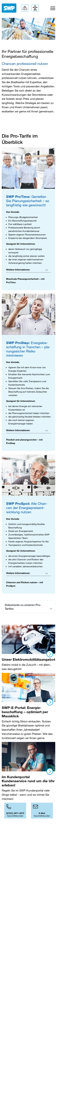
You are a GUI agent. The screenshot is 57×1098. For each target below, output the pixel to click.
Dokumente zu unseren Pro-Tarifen (23, 606)
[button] (24, 8)
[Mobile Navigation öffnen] (52, 9)
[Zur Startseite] (9, 8)
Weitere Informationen (18, 269)
